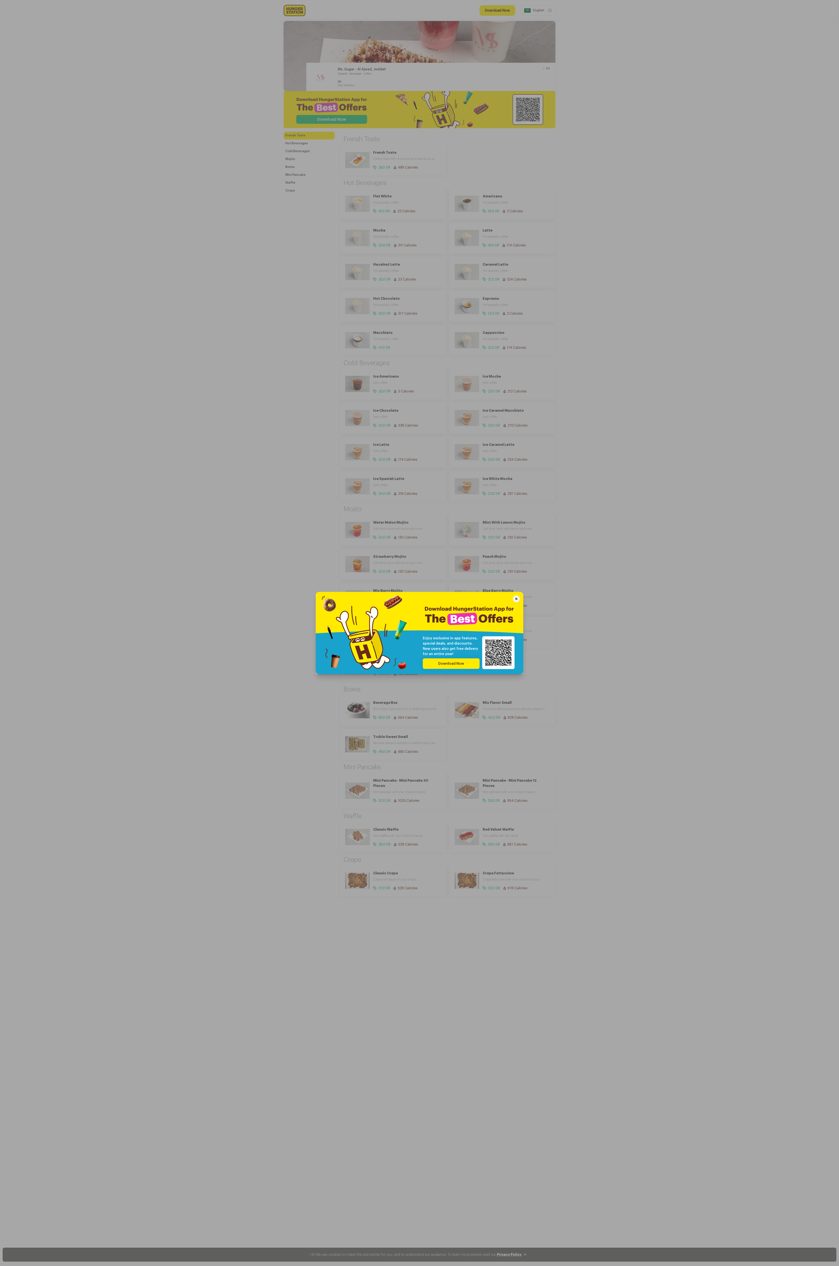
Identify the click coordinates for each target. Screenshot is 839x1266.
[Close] (516, 599)
